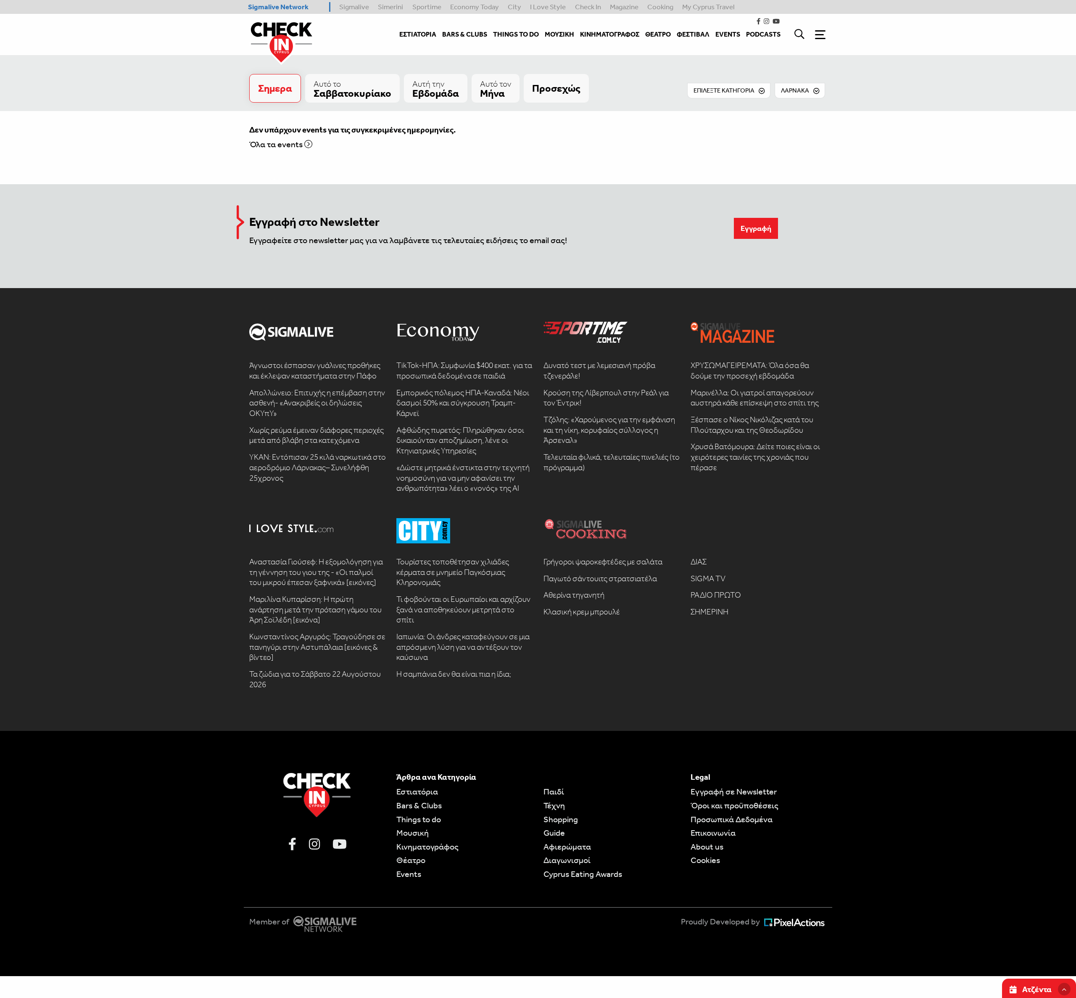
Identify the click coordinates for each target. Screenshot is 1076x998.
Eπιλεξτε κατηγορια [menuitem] (724, 90)
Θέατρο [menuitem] (658, 34)
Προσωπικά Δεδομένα (732, 819)
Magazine (624, 7)
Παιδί (553, 791)
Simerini (390, 7)
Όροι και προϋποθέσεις (734, 805)
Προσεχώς (556, 88)
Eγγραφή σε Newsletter (734, 791)
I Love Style (548, 7)
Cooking (660, 7)
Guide (554, 833)
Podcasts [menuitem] (763, 34)
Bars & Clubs (419, 805)
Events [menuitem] (727, 34)
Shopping (560, 819)
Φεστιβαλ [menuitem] (693, 34)
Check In (588, 7)
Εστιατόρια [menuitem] (417, 34)
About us (707, 847)
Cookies (705, 860)
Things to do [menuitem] (516, 34)
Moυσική (412, 833)
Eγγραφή (756, 228)
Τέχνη (554, 805)
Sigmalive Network (278, 7)
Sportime (426, 7)
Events (408, 874)
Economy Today (474, 7)
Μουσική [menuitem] (559, 34)
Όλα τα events (276, 144)
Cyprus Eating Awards (582, 874)
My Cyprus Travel (708, 7)
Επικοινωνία (713, 833)
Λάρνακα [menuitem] (795, 90)
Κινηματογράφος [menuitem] (609, 34)
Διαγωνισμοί (567, 860)
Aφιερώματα (567, 847)
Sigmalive (354, 7)
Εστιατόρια (417, 791)
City (514, 7)
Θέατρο (410, 860)
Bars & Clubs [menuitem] (464, 34)
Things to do (418, 819)
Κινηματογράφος (427, 847)
